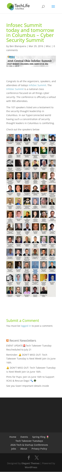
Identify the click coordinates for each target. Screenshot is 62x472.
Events (24, 436)
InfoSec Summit (37, 85)
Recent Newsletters (22, 340)
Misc (48, 46)
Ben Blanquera (18, 46)
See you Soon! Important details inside (27, 385)
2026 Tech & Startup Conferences (29, 444)
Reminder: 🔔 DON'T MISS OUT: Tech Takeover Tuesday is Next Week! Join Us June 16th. (31, 358)
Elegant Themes (30, 463)
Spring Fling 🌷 (40, 436)
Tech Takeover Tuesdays (29, 440)
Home (12, 436)
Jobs (13, 448)
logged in (26, 325)
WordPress (31, 467)
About (23, 448)
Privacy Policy (39, 448)
